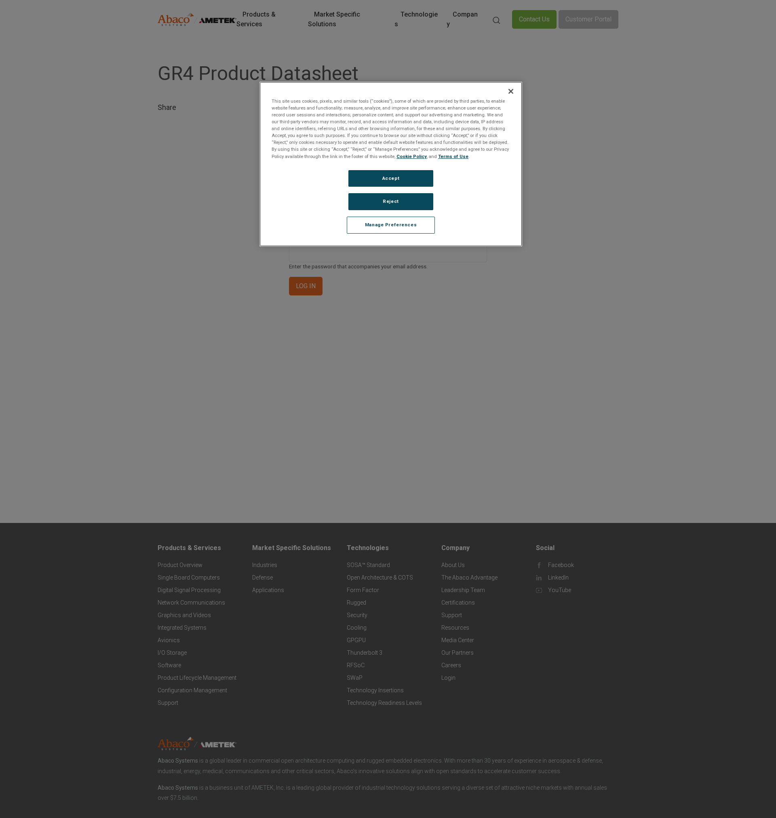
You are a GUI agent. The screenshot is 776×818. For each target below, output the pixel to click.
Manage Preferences (391, 225)
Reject (391, 201)
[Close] (511, 91)
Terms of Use (453, 156)
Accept (390, 178)
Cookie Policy (411, 156)
